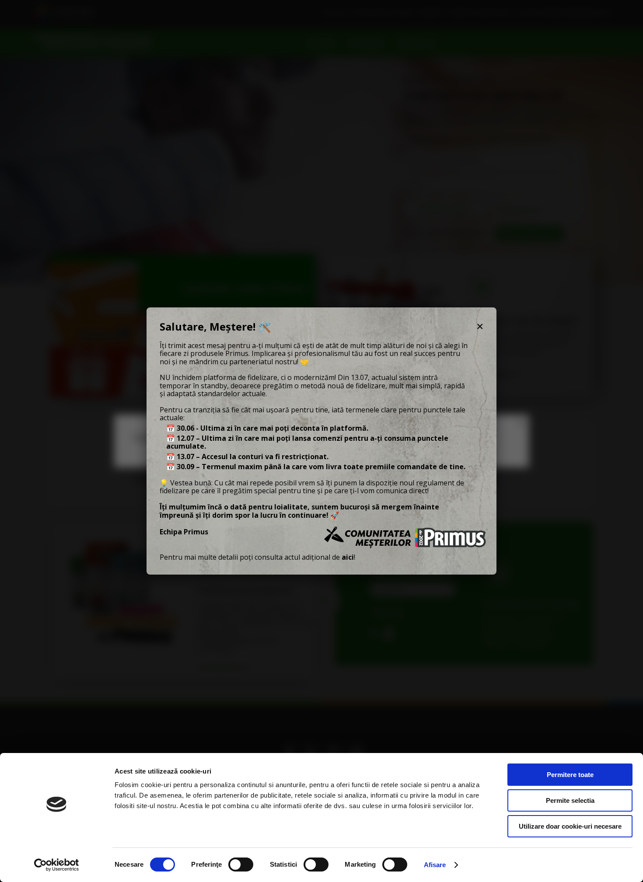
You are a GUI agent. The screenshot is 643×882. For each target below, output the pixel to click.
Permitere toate (570, 774)
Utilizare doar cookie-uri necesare (570, 826)
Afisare (435, 864)
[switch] (240, 865)
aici (348, 557)
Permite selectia (570, 800)
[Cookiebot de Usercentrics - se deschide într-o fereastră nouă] (56, 865)
